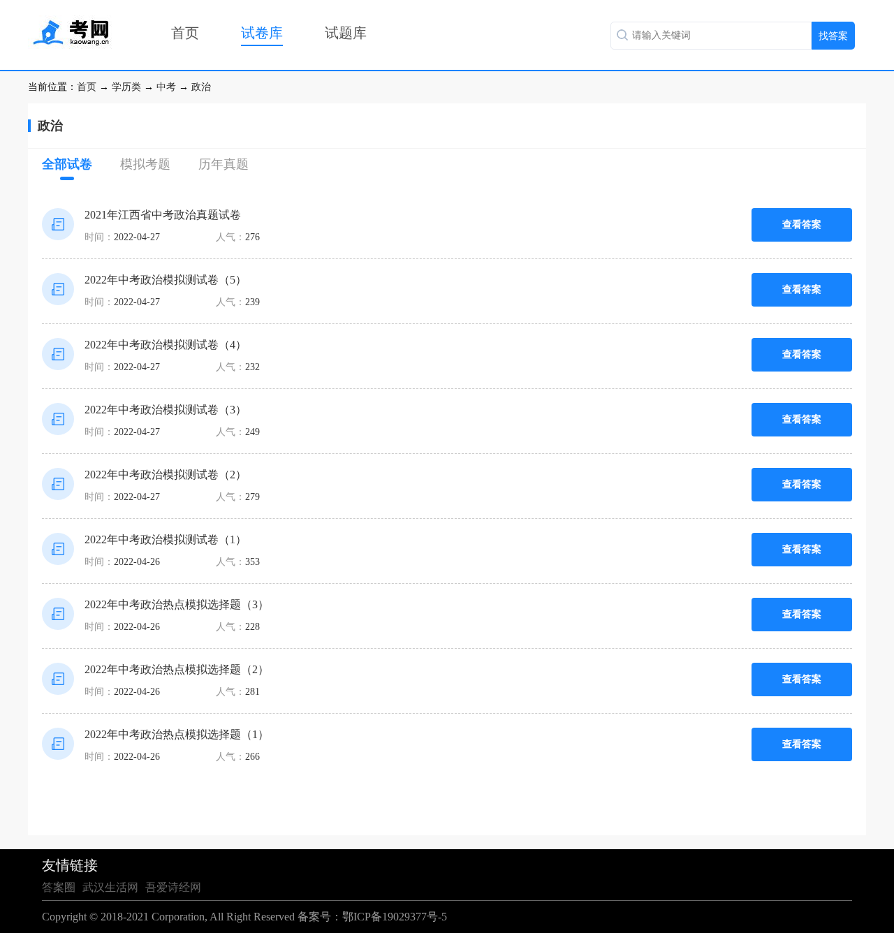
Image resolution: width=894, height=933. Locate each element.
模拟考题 (145, 164)
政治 (201, 87)
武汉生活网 (110, 887)
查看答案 (801, 224)
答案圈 (58, 887)
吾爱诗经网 (173, 887)
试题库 (346, 33)
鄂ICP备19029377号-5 (394, 917)
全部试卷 (67, 164)
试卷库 (262, 33)
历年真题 (223, 164)
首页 (185, 33)
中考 (166, 87)
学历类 (126, 87)
